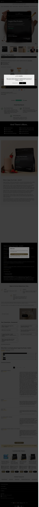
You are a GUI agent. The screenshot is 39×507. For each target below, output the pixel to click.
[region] (19, 80)
